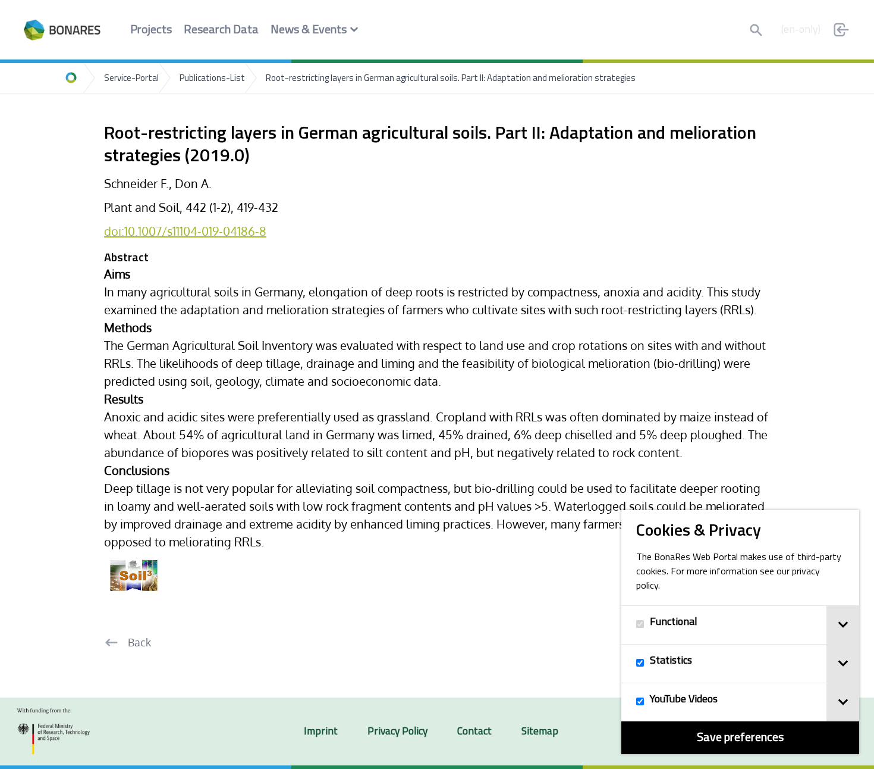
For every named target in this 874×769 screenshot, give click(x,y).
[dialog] (740, 632)
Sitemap (539, 732)
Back (139, 642)
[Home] (71, 78)
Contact (474, 732)
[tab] (842, 625)
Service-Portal (131, 78)
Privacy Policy (397, 732)
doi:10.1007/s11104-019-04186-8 (185, 231)
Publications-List (212, 78)
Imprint (321, 732)
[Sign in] (841, 30)
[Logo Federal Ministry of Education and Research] (53, 732)
